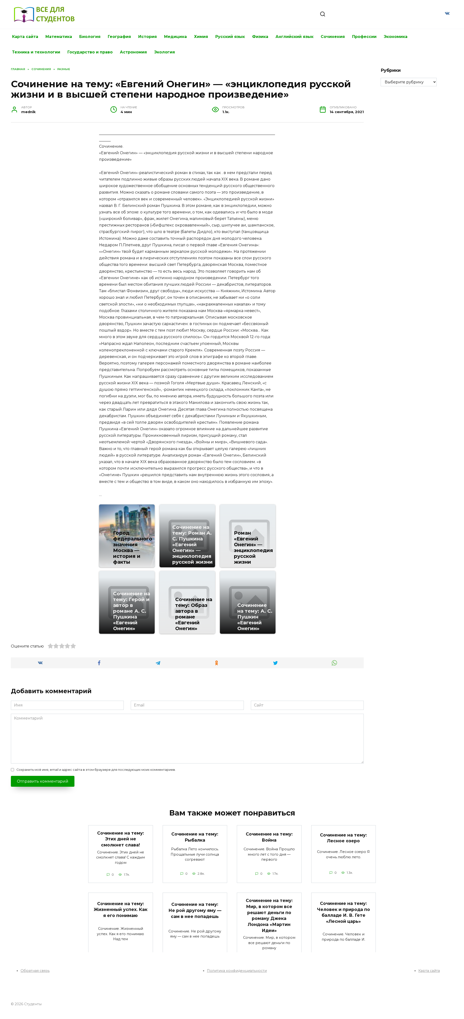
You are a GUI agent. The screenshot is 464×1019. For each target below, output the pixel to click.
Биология (90, 36)
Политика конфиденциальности (237, 970)
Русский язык (230, 36)
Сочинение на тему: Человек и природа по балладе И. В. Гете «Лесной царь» (343, 912)
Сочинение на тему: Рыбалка (194, 837)
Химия (201, 36)
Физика (260, 36)
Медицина (175, 36)
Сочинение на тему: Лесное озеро (343, 837)
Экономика (395, 36)
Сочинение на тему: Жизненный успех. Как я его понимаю (120, 909)
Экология (164, 52)
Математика (58, 36)
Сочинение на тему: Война (269, 837)
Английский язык (294, 36)
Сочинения (333, 36)
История (147, 36)
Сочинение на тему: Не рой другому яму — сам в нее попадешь (194, 910)
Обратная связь (35, 970)
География (119, 36)
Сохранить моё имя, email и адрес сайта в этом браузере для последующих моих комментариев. (96, 770)
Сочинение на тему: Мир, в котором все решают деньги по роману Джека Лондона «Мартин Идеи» (269, 915)
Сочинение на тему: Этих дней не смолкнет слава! (120, 838)
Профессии (364, 36)
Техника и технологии (36, 52)
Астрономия (133, 52)
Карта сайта (25, 36)
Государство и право (90, 52)
